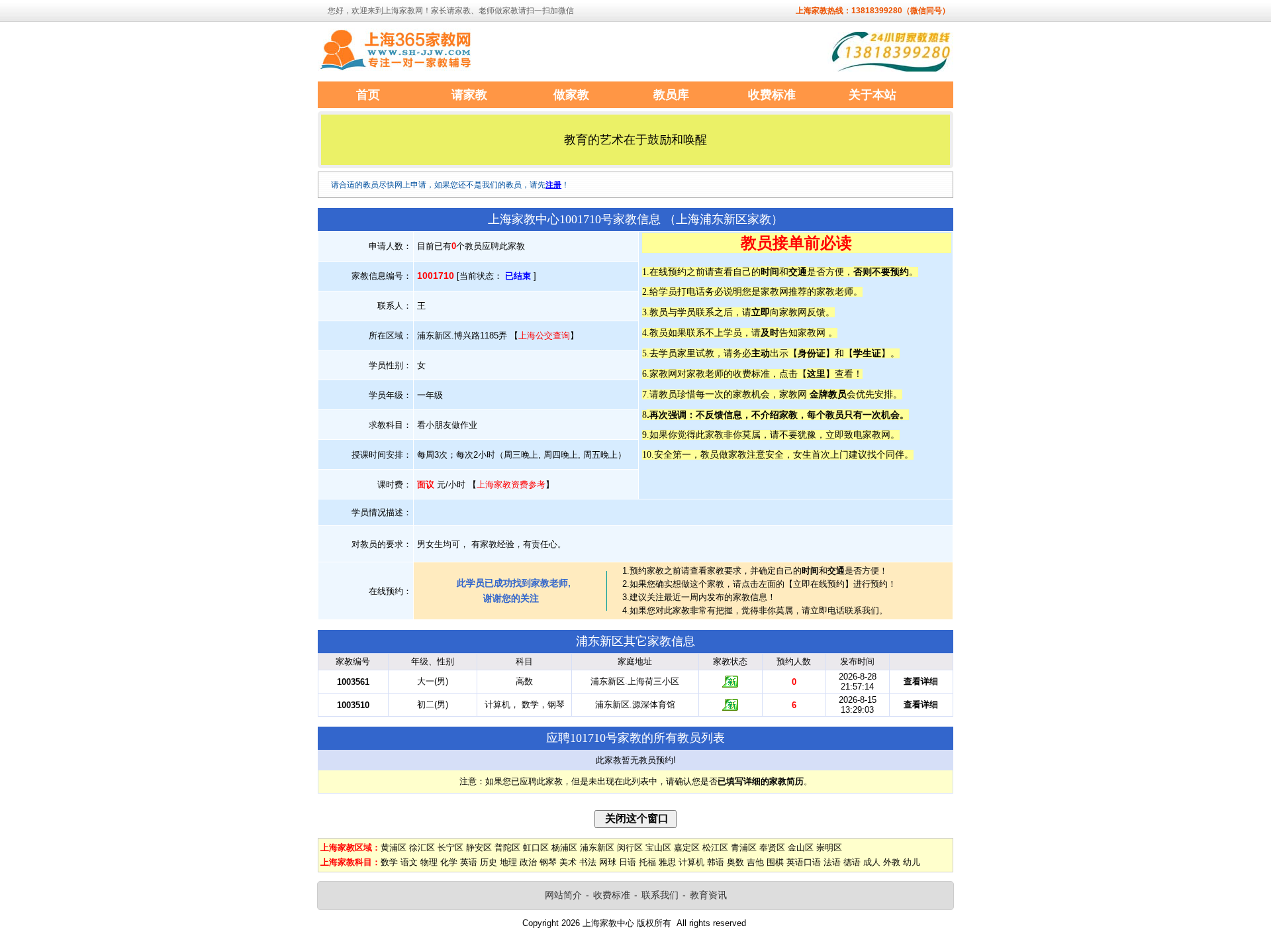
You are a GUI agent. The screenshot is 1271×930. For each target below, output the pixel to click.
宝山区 (658, 847)
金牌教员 (828, 394)
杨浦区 (564, 847)
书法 (587, 862)
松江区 (715, 847)
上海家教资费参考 (511, 485)
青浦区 (744, 847)
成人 (871, 862)
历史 (488, 862)
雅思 (667, 862)
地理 (508, 862)
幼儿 (911, 862)
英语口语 (803, 862)
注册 (553, 184)
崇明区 (829, 847)
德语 (852, 862)
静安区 (479, 847)
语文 (409, 862)
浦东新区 (597, 847)
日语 (627, 862)
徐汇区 (422, 847)
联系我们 (660, 895)
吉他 (755, 862)
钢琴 (548, 862)
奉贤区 (772, 847)
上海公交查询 (544, 335)
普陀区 (507, 847)
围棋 (775, 862)
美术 (568, 862)
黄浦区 (393, 847)
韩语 (715, 862)
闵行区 (630, 847)
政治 (528, 862)
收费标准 (611, 895)
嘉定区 (687, 847)
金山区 (801, 847)
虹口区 (536, 847)
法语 (832, 862)
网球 (607, 862)
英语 (468, 862)
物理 (429, 862)
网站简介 (563, 895)
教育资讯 (708, 895)
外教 (891, 862)
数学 (389, 862)
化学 (448, 862)
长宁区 (450, 847)
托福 (647, 862)
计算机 (691, 862)
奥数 (735, 862)
